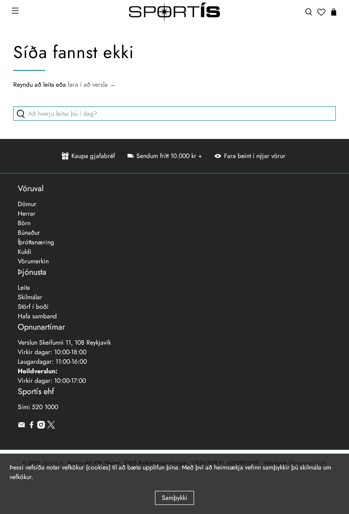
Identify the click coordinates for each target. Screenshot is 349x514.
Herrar (26, 213)
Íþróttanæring (36, 242)
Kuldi (24, 251)
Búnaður (29, 232)
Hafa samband (37, 316)
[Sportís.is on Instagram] (41, 426)
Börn (24, 222)
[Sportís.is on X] (51, 426)
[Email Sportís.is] (21, 426)
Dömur (27, 203)
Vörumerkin (33, 261)
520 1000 (45, 406)
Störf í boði (33, 306)
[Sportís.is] (174, 12)
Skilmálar (30, 296)
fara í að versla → (92, 84)
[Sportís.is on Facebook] (31, 426)
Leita (24, 287)
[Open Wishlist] (321, 12)
